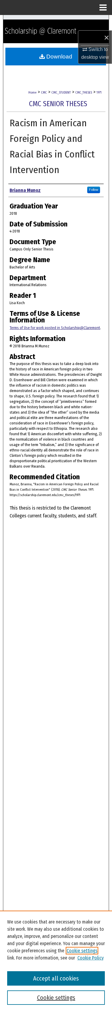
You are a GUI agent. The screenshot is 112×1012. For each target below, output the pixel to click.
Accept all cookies (56, 978)
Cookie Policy (90, 958)
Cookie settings (82, 951)
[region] (56, 961)
